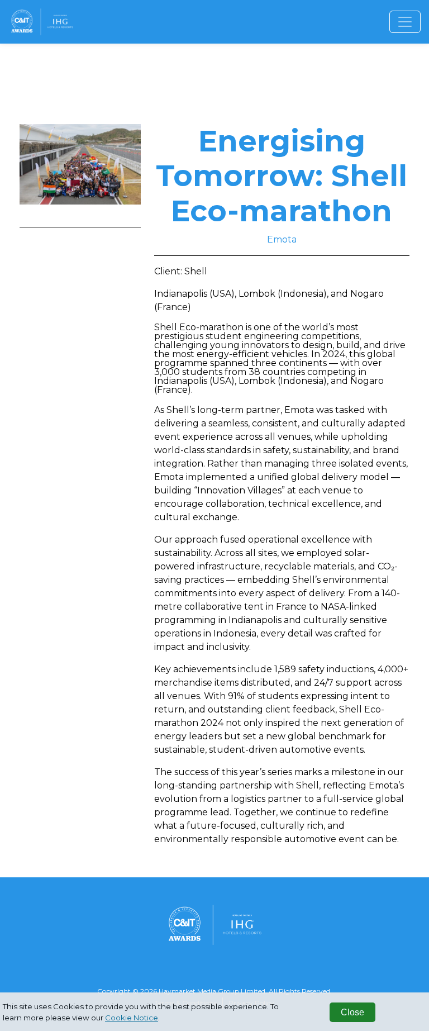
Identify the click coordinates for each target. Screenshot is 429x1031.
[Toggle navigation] (405, 22)
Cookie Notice (131, 1017)
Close (352, 1012)
